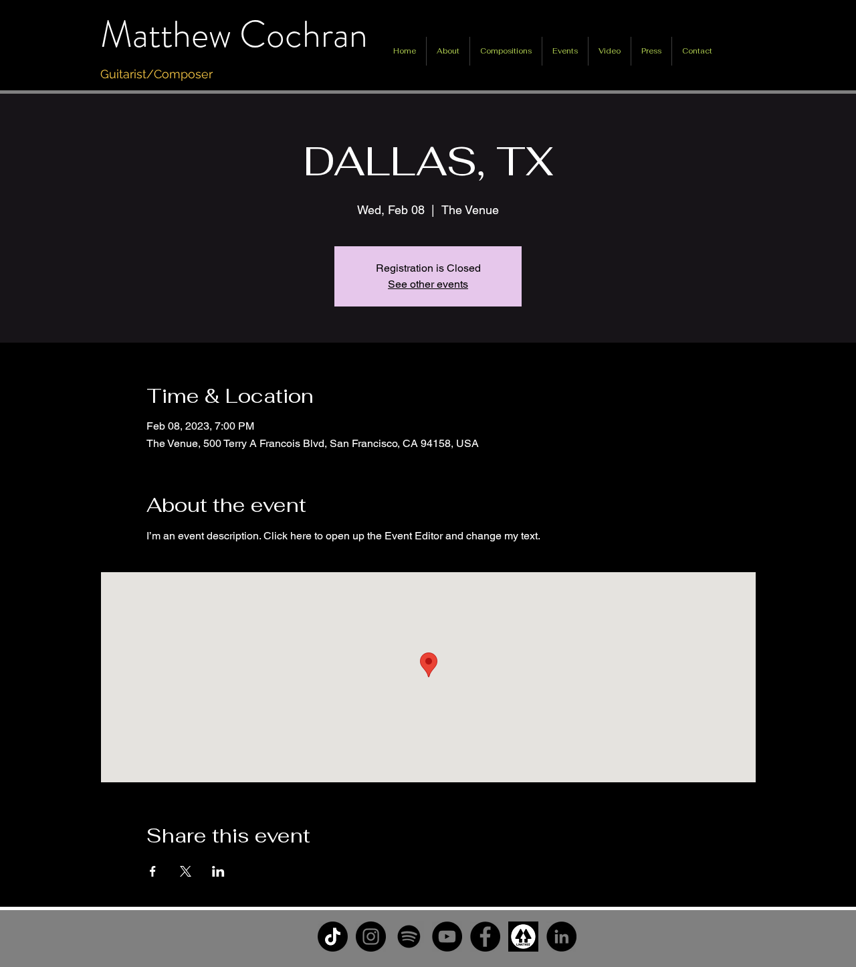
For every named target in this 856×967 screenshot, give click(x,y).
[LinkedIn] (561, 936)
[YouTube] (447, 936)
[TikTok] (333, 936)
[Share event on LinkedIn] (218, 871)
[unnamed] (523, 936)
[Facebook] (485, 936)
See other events (428, 284)
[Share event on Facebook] (152, 871)
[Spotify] (409, 936)
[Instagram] (371, 936)
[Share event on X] (185, 871)
